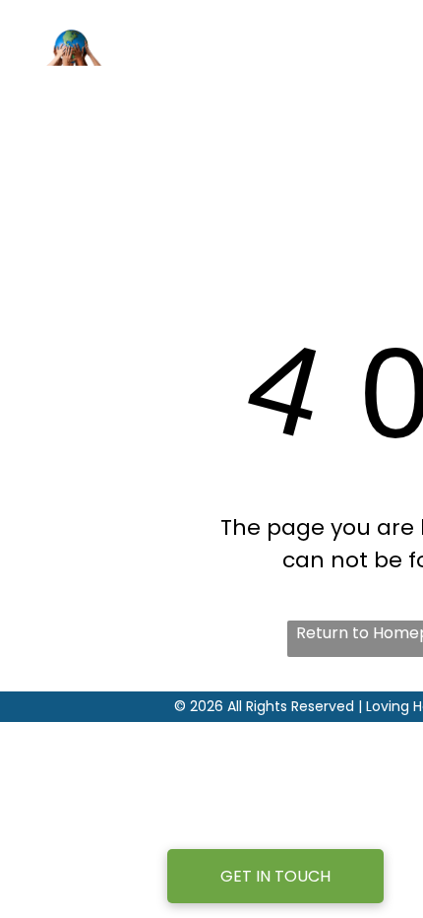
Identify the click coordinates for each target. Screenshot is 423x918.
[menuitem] (332, 85)
